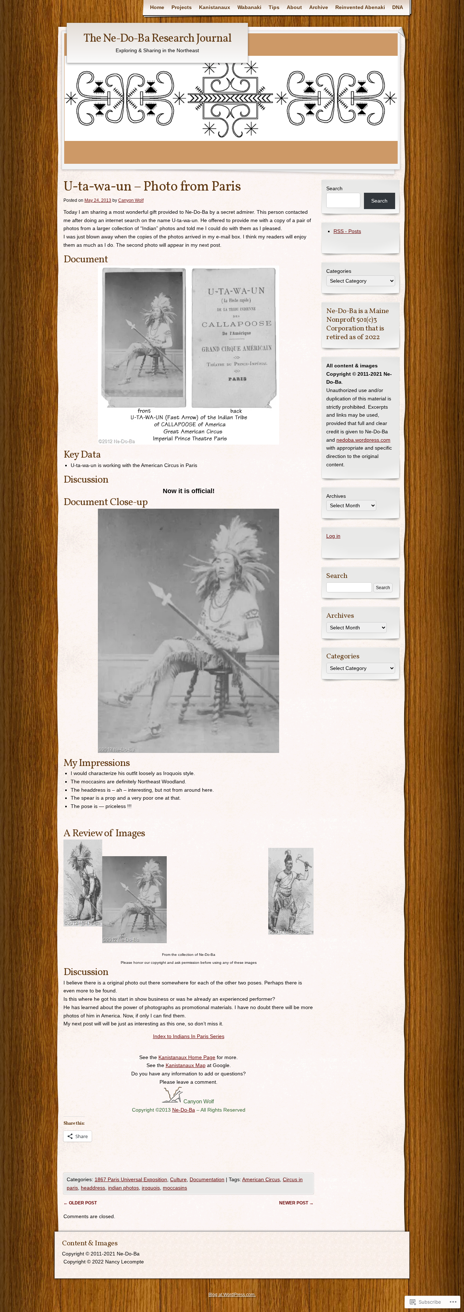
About (294, 7)
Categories (338, 271)
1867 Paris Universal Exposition (131, 1179)
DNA (397, 7)
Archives (336, 496)
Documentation (207, 1179)
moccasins (175, 1188)
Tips (274, 7)
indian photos (123, 1188)
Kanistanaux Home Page (186, 1057)
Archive (318, 7)
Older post (80, 1202)
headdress (93, 1188)
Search (334, 188)
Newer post (296, 1202)
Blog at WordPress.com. (232, 1294)
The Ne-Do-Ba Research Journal (157, 39)
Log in (333, 536)
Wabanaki (249, 7)
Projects (181, 7)
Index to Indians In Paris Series (188, 1036)
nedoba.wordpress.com (363, 440)
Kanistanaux (214, 7)
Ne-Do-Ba (183, 1110)
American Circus (261, 1179)
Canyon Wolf (131, 200)
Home (157, 7)
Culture (178, 1179)
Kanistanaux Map (186, 1065)
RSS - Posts (347, 231)
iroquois (151, 1188)
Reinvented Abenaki (360, 7)
